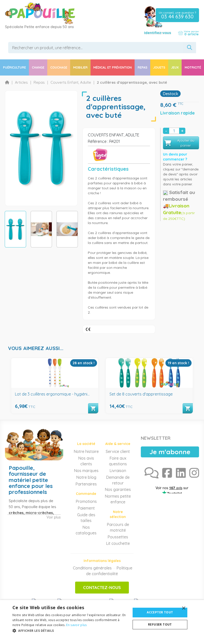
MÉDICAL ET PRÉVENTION (112, 67)
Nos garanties (118, 489)
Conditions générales (92, 567)
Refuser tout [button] (160, 624)
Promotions (86, 501)
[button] (69, 630)
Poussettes (117, 536)
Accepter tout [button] (160, 612)
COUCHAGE (58, 67)
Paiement (86, 508)
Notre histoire (86, 451)
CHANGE (38, 67)
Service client (118, 451)
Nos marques (86, 470)
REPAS (142, 67)
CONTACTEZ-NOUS (102, 587)
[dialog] (102, 618)
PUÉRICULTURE (14, 67)
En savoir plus (76, 625)
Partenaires (86, 483)
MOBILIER (80, 67)
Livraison (117, 470)
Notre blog (86, 477)
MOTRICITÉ (193, 67)
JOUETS (159, 67)
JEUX (175, 67)
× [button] (183, 608)
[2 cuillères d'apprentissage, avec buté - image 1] (15, 229)
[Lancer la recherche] (189, 47)
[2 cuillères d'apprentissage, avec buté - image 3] (67, 229)
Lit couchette (118, 543)
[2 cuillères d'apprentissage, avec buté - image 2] (41, 229)
